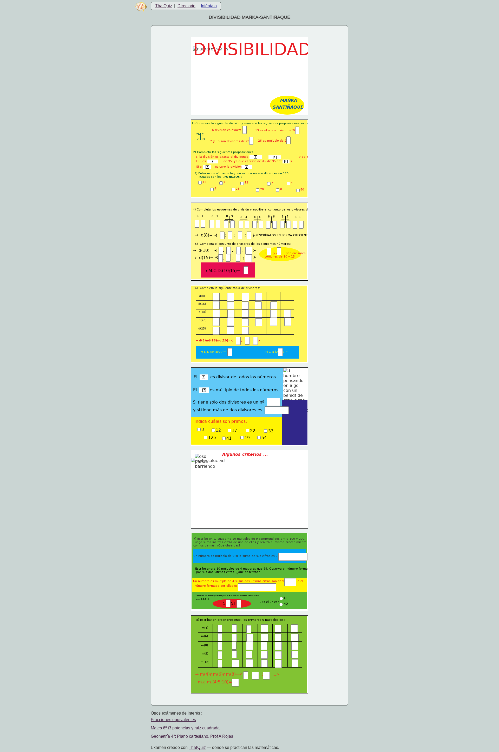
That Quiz (197, 747)
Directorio (186, 6)
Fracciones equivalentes (173, 719)
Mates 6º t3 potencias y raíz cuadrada (185, 728)
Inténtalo (209, 6)
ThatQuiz (163, 6)
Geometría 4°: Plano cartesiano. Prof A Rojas (192, 736)
